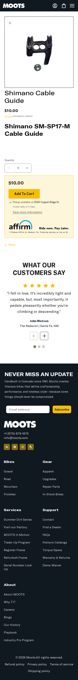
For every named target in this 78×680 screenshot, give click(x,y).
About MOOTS (14, 594)
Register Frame (14, 550)
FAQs (46, 534)
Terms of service (61, 664)
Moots (30, 657)
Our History (12, 624)
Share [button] (12, 245)
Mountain (10, 486)
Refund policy (14, 664)
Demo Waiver (52, 565)
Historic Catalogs (55, 542)
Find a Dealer (52, 527)
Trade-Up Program (17, 542)
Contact (48, 519)
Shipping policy (39, 671)
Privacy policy (37, 664)
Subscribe (62, 409)
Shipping (8, 116)
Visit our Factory (15, 527)
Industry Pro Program (19, 640)
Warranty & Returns (56, 557)
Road (7, 479)
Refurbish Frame (15, 557)
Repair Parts (51, 486)
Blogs (8, 617)
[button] (72, 6)
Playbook (10, 632)
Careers (9, 609)
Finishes (10, 494)
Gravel (8, 471)
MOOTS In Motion (16, 534)
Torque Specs (52, 550)
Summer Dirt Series (18, 519)
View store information (27, 212)
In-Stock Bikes (53, 494)
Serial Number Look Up (18, 567)
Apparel (48, 471)
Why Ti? (9, 602)
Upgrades (49, 479)
